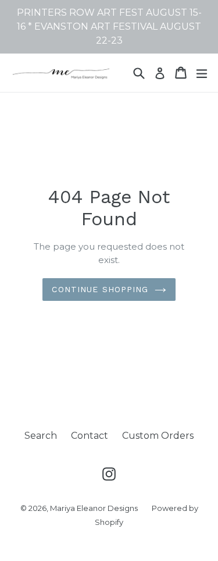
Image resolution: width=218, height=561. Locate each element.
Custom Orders (158, 435)
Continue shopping (100, 289)
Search (40, 435)
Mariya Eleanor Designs (94, 508)
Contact (89, 435)
